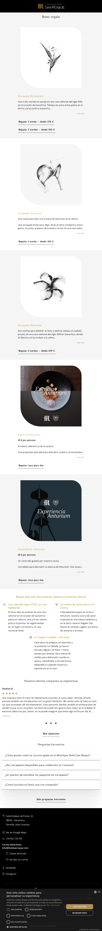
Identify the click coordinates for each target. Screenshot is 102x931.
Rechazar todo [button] (79, 913)
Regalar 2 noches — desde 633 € (36, 129)
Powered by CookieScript (89, 930)
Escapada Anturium (30, 213)
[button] (35, 927)
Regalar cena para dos (30, 465)
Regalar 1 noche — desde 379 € (36, 121)
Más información (53, 905)
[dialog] (51, 910)
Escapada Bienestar (30, 325)
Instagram (11, 873)
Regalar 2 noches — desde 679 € (36, 351)
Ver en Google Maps (16, 832)
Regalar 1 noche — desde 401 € (36, 241)
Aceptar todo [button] (79, 906)
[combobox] (95, 892)
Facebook (11, 867)
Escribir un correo (19, 859)
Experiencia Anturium (31, 549)
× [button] (99, 892)
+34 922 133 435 (14, 838)
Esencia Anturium (29, 434)
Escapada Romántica (30, 96)
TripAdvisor (6, 716)
